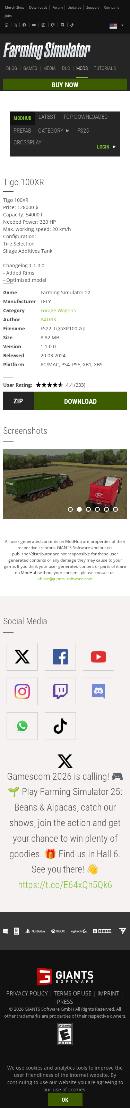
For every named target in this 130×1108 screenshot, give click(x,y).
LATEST (47, 116)
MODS (82, 68)
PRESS (65, 1002)
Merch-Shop (14, 7)
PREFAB (22, 130)
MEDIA (49, 68)
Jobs (8, 16)
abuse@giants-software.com (65, 579)
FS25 (83, 130)
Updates (74, 7)
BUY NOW (65, 85)
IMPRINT (108, 993)
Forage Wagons (58, 310)
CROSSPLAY (28, 142)
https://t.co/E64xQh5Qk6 (65, 885)
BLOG (11, 68)
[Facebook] (25, 24)
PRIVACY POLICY (27, 993)
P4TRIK (49, 319)
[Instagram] (44, 24)
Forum (57, 7)
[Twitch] (53, 24)
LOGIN (103, 147)
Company (111, 7)
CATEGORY (50, 130)
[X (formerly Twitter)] (16, 25)
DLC (66, 68)
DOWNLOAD (80, 401)
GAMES (30, 68)
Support (92, 7)
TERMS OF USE (73, 993)
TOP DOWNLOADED (85, 116)
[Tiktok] (72, 24)
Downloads (38, 7)
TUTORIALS (105, 68)
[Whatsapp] (7, 24)
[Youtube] (34, 24)
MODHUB (23, 118)
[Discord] (63, 24)
